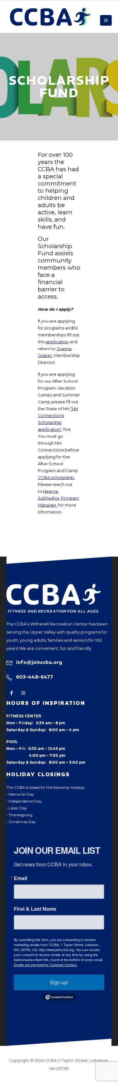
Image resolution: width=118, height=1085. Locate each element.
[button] (106, 20)
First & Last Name (35, 908)
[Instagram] (23, 693)
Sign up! (59, 982)
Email (20, 878)
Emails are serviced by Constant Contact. (45, 964)
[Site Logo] (50, 17)
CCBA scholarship (56, 477)
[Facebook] (11, 693)
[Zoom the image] (53, 587)
